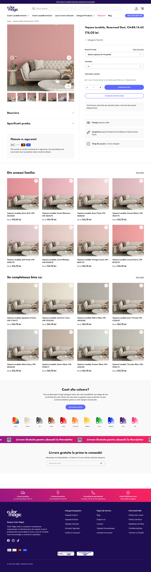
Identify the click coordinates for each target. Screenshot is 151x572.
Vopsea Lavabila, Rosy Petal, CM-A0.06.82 (91, 214)
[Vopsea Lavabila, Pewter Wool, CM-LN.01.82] (93, 345)
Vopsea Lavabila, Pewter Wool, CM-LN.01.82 (92, 365)
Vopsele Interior (71, 515)
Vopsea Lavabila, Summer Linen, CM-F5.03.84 (56, 319)
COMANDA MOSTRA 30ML (114, 96)
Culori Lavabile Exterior (42, 15)
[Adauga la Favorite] (36, 180)
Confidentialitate (135, 528)
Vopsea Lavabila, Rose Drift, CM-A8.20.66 (21, 214)
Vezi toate (140, 172)
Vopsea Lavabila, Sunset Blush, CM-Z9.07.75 (127, 214)
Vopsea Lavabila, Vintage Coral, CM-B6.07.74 (93, 261)
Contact (100, 524)
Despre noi (101, 519)
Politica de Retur (135, 519)
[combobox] (76, 8)
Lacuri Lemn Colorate (64, 15)
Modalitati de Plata (136, 524)
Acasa (9, 21)
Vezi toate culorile (75, 407)
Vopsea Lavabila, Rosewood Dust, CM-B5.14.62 (26, 21)
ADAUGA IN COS (124, 87)
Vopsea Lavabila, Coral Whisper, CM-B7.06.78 (56, 261)
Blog (110, 15)
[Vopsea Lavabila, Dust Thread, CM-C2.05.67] (128, 298)
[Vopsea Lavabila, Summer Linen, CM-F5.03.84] (58, 298)
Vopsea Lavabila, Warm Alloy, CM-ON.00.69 (91, 319)
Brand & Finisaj (90, 50)
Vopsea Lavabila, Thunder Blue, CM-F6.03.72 (127, 365)
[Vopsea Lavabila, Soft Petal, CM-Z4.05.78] (23, 240)
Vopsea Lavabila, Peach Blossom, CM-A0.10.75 (56, 214)
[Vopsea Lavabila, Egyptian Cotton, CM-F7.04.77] (23, 298)
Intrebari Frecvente (104, 533)
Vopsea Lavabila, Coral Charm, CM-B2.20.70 (127, 261)
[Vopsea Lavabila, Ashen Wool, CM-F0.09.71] (58, 345)
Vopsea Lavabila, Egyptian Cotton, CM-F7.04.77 (21, 319)
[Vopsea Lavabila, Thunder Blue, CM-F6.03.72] (128, 345)
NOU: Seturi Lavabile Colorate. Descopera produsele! (75, 2)
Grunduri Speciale (72, 528)
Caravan (30, 564)
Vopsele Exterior (71, 519)
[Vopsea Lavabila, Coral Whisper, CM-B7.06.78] (58, 240)
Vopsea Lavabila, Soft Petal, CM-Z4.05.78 (21, 261)
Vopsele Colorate (72, 524)
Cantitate (88, 61)
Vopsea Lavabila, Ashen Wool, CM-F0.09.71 (57, 365)
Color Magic (16, 564)
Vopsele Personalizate (106, 528)
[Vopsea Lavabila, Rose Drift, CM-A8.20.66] (23, 194)
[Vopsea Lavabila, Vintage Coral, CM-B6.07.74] (93, 240)
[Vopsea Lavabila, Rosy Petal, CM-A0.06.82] (93, 194)
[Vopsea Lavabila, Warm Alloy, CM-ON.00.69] (93, 298)
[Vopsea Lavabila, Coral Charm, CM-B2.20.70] (128, 240)
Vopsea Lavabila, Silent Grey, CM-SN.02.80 (21, 365)
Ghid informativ (138, 49)
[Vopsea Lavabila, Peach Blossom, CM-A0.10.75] (58, 194)
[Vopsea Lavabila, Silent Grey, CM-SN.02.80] (23, 345)
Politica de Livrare (136, 515)
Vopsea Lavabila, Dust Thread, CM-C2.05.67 (127, 319)
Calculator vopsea (92, 74)
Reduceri (101, 15)
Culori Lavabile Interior (17, 15)
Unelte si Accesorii (72, 533)
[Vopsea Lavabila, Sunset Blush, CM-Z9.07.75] (128, 194)
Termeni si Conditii (136, 533)
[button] (142, 8)
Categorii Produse (84, 15)
